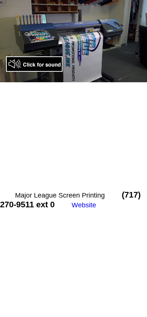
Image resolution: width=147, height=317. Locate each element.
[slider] (57, 76)
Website (84, 205)
